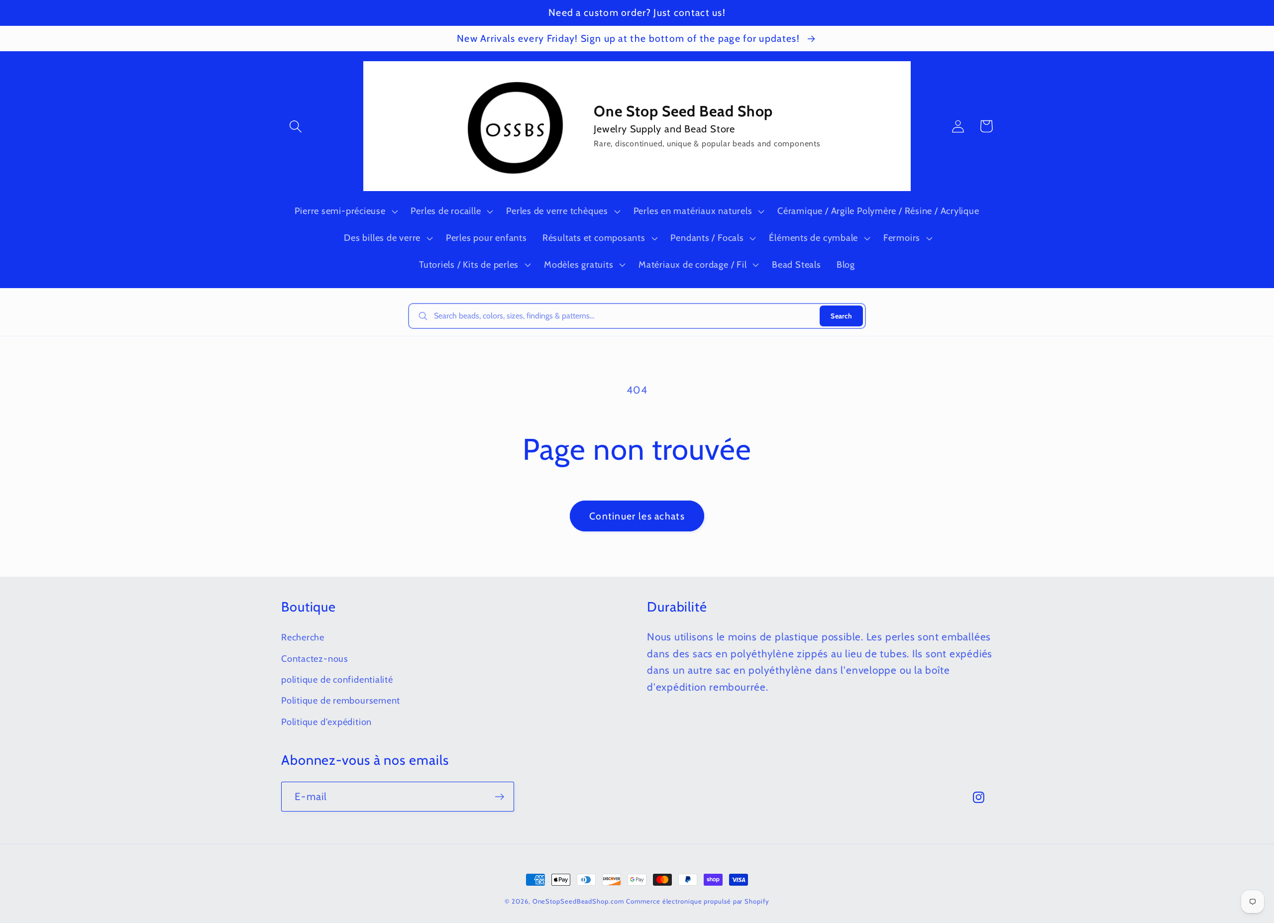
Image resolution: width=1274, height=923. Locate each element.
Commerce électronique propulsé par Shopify (697, 901)
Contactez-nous (314, 658)
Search (841, 315)
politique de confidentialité (337, 679)
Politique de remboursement (340, 700)
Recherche (302, 637)
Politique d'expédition (326, 721)
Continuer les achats (637, 516)
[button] (295, 126)
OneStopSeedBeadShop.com (578, 901)
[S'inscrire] (499, 797)
